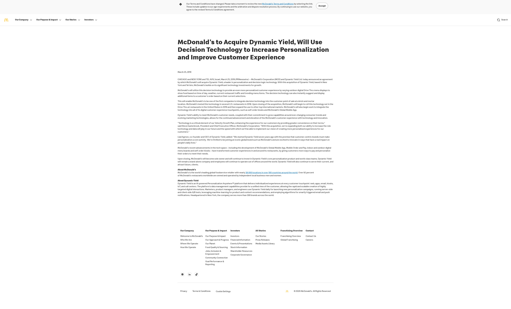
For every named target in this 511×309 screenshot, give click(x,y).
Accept (322, 6)
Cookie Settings (223, 292)
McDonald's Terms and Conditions (277, 4)
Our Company (21, 20)
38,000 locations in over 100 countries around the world (272, 173)
